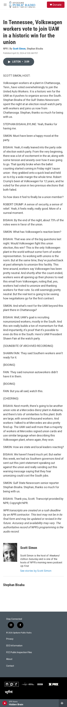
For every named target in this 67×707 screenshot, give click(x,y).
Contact (10, 666)
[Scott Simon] (10, 552)
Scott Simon (19, 48)
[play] (5, 703)
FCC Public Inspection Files (19, 652)
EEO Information (14, 645)
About (9, 659)
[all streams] (63, 703)
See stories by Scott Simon (35, 570)
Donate (57, 4)
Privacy (9, 639)
